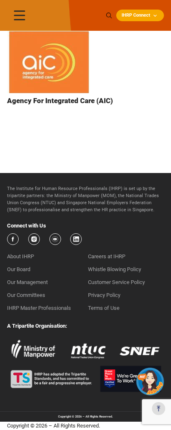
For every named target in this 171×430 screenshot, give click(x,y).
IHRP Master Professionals (39, 308)
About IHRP (20, 256)
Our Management (27, 282)
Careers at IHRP (106, 256)
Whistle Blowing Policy (114, 269)
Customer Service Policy (116, 282)
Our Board (18, 269)
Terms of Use (104, 308)
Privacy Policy (104, 295)
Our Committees (26, 295)
